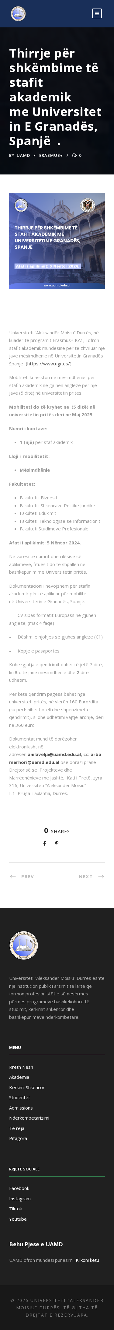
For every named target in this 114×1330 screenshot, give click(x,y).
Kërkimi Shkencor (27, 1087)
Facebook (19, 1188)
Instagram (20, 1198)
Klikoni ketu (87, 1260)
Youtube (18, 1219)
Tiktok (15, 1208)
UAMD (23, 155)
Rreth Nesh (21, 1067)
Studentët (19, 1097)
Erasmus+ (51, 155)
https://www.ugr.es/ (48, 364)
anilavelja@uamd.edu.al (54, 754)
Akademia (19, 1077)
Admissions (21, 1108)
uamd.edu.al (45, 762)
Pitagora (18, 1138)
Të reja (16, 1128)
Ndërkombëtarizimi (29, 1118)
